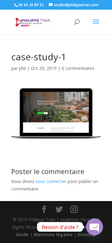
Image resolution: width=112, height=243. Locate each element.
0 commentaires (78, 68)
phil (22, 68)
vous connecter (51, 181)
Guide (22, 234)
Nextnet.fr (86, 227)
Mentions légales (53, 234)
